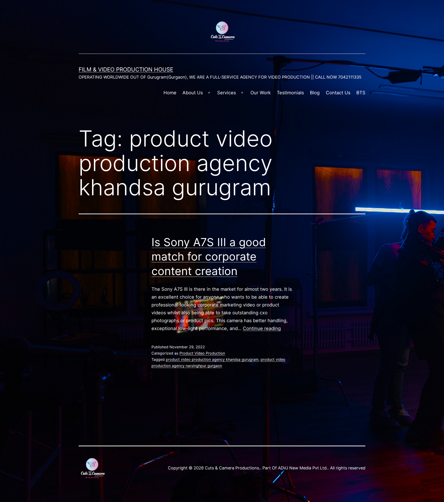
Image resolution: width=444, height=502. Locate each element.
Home (169, 92)
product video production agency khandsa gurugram (212, 359)
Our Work (260, 92)
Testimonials (290, 92)
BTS (360, 92)
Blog (315, 92)
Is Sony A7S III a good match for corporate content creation (208, 256)
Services (226, 92)
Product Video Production (202, 353)
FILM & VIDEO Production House (126, 69)
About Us (192, 92)
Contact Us (338, 92)
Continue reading (262, 328)
